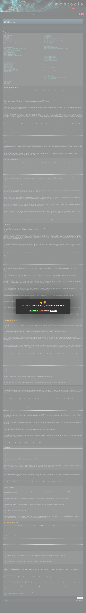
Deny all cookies (45, 310)
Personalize (54, 310)
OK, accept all (34, 310)
